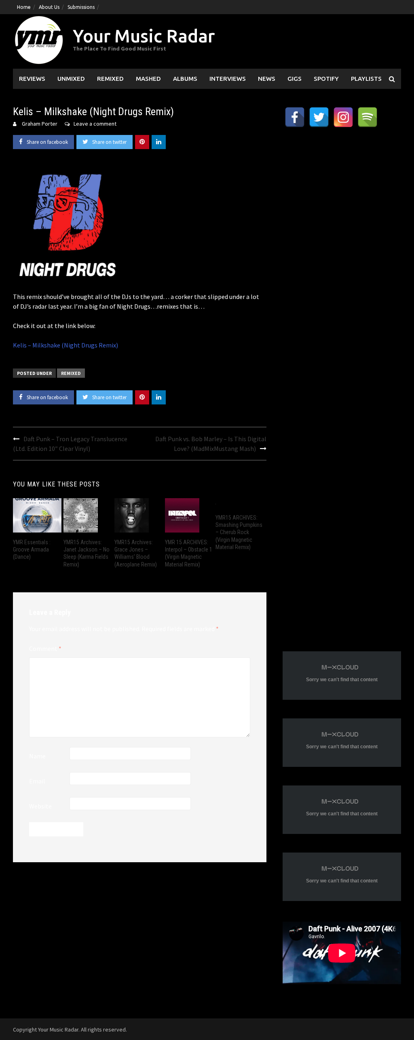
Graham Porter (39, 123)
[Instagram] (343, 117)
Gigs (294, 78)
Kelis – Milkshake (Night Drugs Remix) (65, 345)
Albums (185, 78)
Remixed (110, 78)
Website (40, 806)
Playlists (366, 78)
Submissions (81, 7)
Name (37, 756)
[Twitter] (319, 117)
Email (37, 781)
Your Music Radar (144, 36)
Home (24, 7)
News (266, 78)
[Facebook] (295, 117)
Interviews (227, 78)
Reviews (32, 78)
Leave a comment (95, 123)
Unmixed (71, 78)
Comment (45, 648)
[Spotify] (367, 117)
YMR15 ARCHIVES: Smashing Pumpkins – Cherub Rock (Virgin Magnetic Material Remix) (238, 532)
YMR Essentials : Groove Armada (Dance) (32, 549)
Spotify (326, 78)
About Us (49, 7)
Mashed (148, 78)
